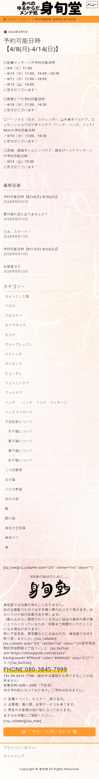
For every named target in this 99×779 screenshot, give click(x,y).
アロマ (10, 306)
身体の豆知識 (15, 528)
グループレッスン (18, 344)
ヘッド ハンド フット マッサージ (36, 402)
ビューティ (13, 373)
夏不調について (20, 441)
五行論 (10, 479)
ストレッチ (13, 354)
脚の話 (10, 518)
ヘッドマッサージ (19, 412)
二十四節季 (13, 470)
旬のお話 (12, 499)
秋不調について (20, 460)
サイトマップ (13, 756)
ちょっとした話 (17, 296)
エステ (10, 335)
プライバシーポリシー (20, 748)
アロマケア (13, 315)
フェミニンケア (17, 383)
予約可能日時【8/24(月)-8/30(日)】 (31, 197)
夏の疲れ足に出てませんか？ (25, 214)
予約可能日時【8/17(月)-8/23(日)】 (31, 249)
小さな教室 (13, 489)
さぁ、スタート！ (17, 231)
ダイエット (13, 364)
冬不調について (20, 431)
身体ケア (12, 537)
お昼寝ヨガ (12, 266)
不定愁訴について (19, 422)
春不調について (20, 450)
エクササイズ (15, 325)
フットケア (13, 392)
